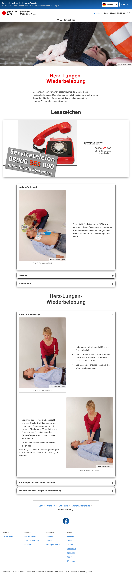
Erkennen (23, 275)
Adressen (70, 536)
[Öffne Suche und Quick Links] (128, 13)
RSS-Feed (70, 557)
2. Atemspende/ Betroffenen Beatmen (37, 482)
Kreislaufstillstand (28, 187)
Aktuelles (48, 540)
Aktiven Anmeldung (31, 540)
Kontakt (69, 540)
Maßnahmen (25, 283)
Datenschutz (71, 548)
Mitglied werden (30, 536)
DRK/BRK (121, 13)
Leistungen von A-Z (52, 544)
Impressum (71, 553)
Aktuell (113, 13)
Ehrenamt (28, 544)
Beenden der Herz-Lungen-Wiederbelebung (40, 490)
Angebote (98, 13)
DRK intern (71, 561)
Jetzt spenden (8, 536)
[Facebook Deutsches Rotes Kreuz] (66, 521)
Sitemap (70, 544)
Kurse (106, 13)
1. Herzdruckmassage (29, 314)
